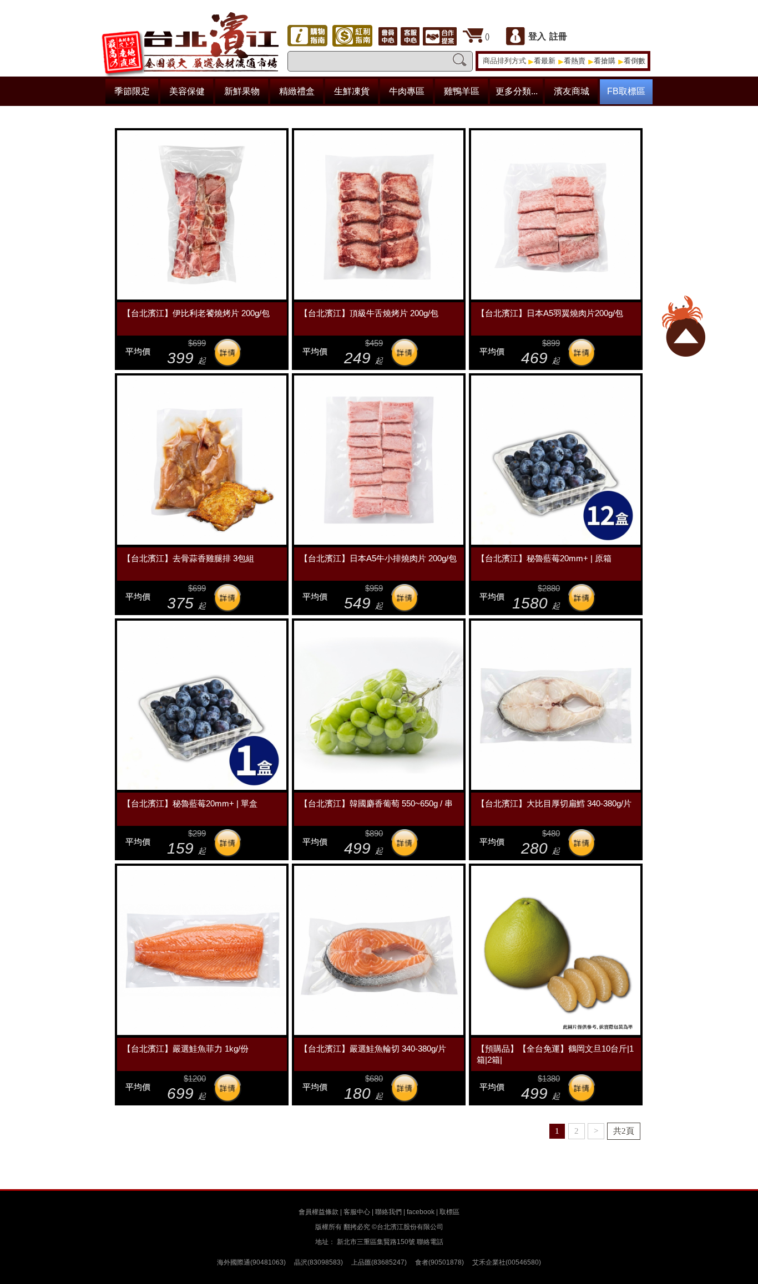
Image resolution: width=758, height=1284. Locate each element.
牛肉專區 (407, 91)
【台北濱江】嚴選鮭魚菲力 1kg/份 (186, 1048)
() (487, 36)
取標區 (449, 1212)
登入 (537, 36)
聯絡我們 (388, 1212)
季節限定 (132, 91)
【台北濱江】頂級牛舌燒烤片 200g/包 (369, 313)
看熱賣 (574, 61)
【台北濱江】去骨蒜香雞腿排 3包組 (188, 558)
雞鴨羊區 (461, 91)
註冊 (558, 36)
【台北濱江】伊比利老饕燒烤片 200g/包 (196, 313)
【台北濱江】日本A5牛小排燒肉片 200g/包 (378, 558)
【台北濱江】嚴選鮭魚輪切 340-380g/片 (373, 1048)
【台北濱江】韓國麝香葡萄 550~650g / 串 (376, 803)
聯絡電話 (430, 1242)
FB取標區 (626, 91)
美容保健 (187, 91)
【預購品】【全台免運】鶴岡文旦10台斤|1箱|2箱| (555, 1054)
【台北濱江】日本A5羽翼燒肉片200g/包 (550, 313)
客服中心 (356, 1212)
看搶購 (604, 61)
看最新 (544, 61)
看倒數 (634, 61)
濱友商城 (571, 91)
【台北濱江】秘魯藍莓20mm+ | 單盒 (190, 803)
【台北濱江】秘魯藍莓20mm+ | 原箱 (544, 558)
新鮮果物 (242, 91)
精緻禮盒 (297, 91)
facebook (420, 1212)
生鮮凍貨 (352, 91)
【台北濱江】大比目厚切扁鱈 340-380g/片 (554, 803)
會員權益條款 (318, 1212)
